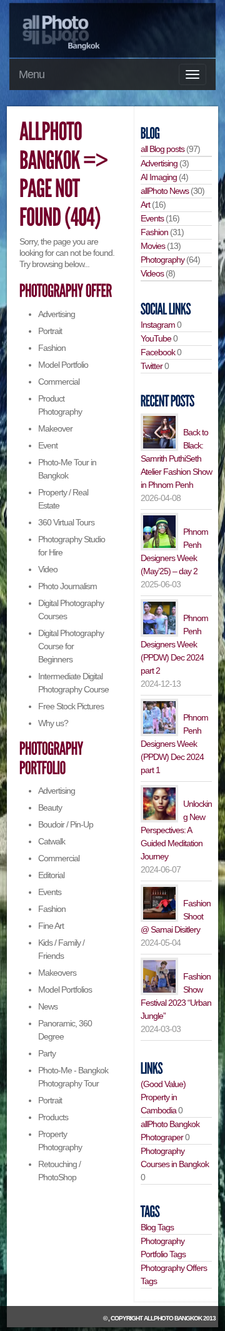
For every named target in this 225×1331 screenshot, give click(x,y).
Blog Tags (157, 1227)
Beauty (50, 807)
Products (53, 1117)
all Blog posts (162, 149)
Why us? (53, 723)
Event (48, 445)
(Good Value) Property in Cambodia (163, 1097)
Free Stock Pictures (71, 706)
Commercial (58, 382)
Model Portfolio (63, 365)
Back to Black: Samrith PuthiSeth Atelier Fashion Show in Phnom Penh (176, 458)
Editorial (51, 875)
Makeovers (57, 973)
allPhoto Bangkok (173, 1318)
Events (49, 892)
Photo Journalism (67, 586)
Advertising (56, 314)
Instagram (158, 325)
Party (47, 1053)
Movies (153, 246)
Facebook (158, 352)
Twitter (151, 366)
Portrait (50, 331)
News (48, 1006)
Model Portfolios (65, 989)
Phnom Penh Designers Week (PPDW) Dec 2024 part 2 (174, 644)
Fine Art (51, 926)
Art (145, 205)
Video (48, 569)
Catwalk (51, 841)
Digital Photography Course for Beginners (71, 646)
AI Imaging (159, 177)
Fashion (52, 348)
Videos (152, 273)
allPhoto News (165, 191)
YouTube (156, 338)
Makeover (55, 428)
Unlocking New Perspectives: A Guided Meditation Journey (176, 830)
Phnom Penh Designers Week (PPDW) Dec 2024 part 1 (174, 743)
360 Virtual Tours (66, 522)
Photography (162, 260)
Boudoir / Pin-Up (65, 824)
